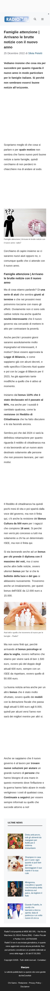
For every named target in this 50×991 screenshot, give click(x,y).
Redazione (22, 983)
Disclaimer (25, 986)
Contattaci (41, 960)
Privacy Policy (35, 983)
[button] (35, 19)
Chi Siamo (12, 983)
